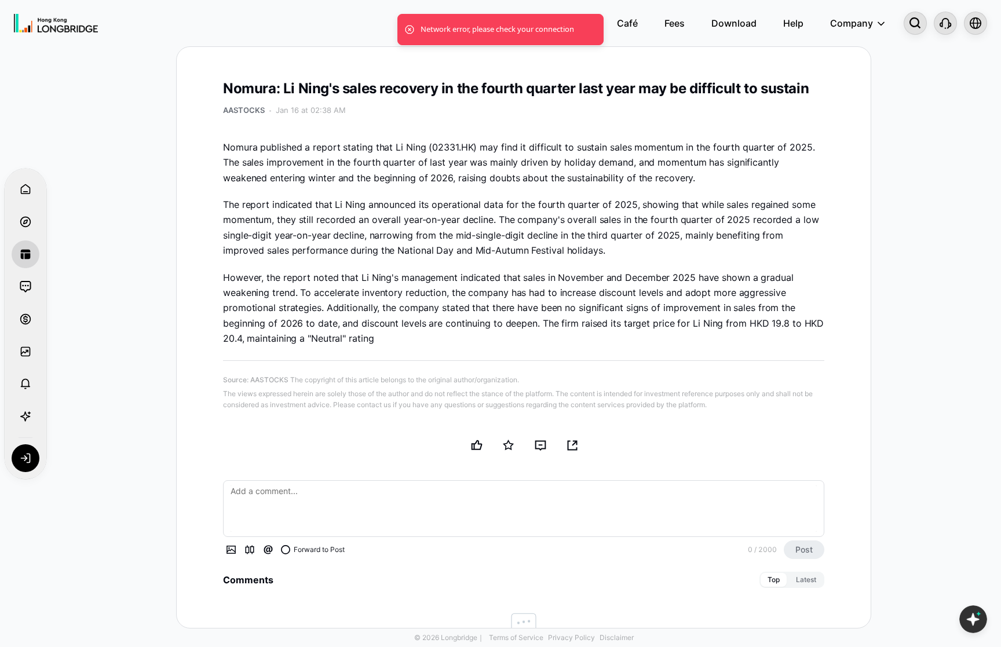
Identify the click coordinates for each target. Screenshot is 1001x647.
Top (774, 579)
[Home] (56, 23)
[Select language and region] (975, 23)
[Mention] (268, 550)
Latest (806, 579)
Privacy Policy (571, 637)
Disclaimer (617, 637)
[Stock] (250, 550)
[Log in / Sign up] (25, 458)
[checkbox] (313, 549)
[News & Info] (25, 254)
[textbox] (524, 508)
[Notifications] (25, 384)
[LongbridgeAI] (25, 416)
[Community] (25, 287)
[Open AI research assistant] (973, 619)
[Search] (915, 23)
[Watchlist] (25, 351)
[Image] (231, 550)
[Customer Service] (945, 23)
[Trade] (25, 319)
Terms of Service (516, 637)
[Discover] (25, 222)
